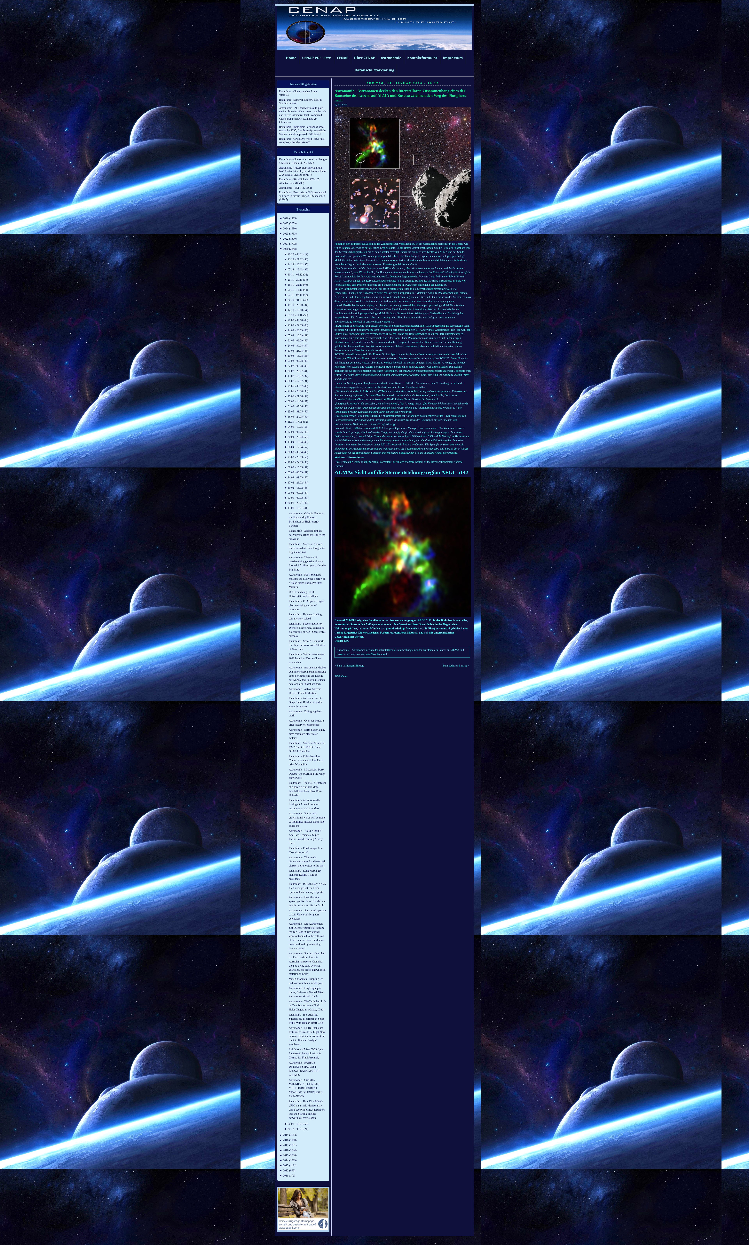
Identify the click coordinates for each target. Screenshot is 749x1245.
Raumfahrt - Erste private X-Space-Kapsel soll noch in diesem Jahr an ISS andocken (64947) (302, 196)
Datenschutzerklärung (374, 70)
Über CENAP (364, 57)
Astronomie (391, 57)
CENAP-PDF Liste (316, 57)
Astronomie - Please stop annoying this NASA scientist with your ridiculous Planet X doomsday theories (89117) (303, 171)
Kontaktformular (422, 57)
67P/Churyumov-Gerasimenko (432, 329)
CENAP (342, 57)
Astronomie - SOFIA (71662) (295, 187)
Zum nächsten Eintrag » (456, 665)
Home (291, 57)
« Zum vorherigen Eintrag (349, 665)
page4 (380, 1241)
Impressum (453, 57)
